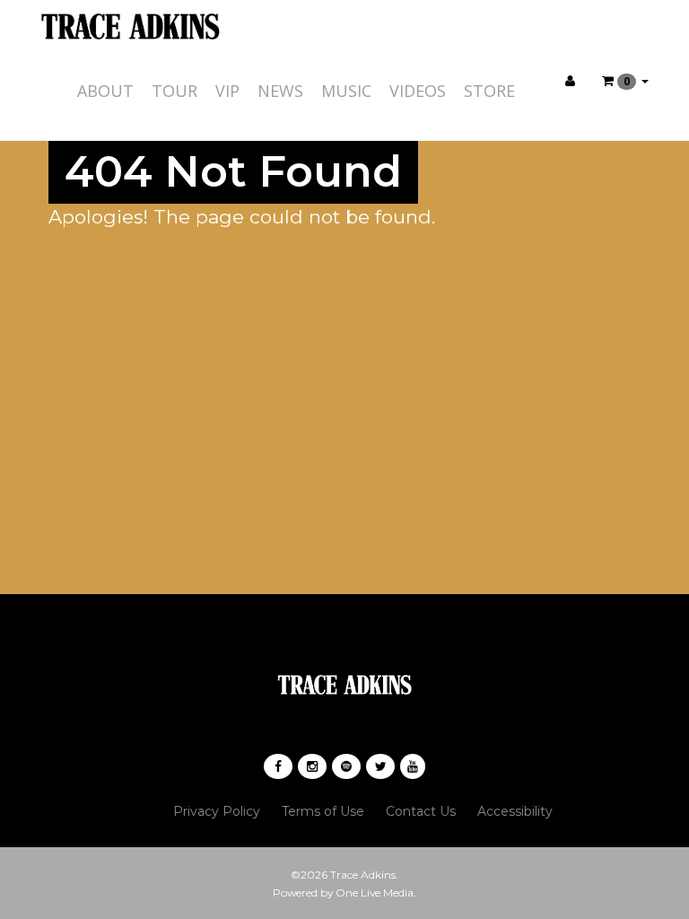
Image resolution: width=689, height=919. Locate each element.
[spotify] (346, 766)
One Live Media (375, 892)
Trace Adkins (363, 874)
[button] (625, 80)
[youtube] (412, 766)
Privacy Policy (216, 811)
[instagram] (312, 766)
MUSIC (346, 91)
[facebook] (278, 766)
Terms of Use (323, 811)
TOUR (174, 91)
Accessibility (515, 811)
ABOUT (105, 91)
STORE (489, 91)
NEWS (280, 91)
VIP (227, 91)
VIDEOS (417, 91)
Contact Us (421, 811)
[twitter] (380, 766)
